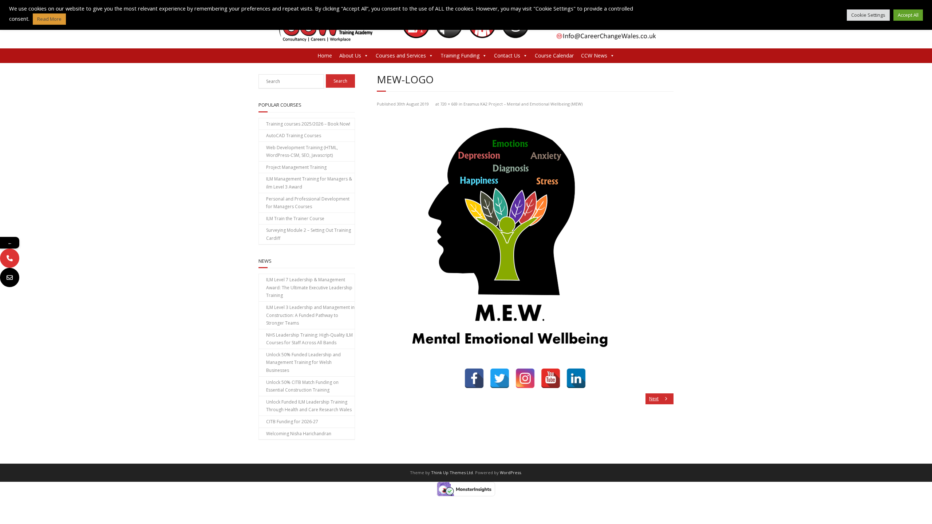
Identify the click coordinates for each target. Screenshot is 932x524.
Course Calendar (554, 55)
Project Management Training (296, 167)
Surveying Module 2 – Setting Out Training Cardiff (308, 234)
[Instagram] (525, 378)
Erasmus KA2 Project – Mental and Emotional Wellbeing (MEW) (522, 104)
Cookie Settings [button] (868, 15)
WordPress (510, 472)
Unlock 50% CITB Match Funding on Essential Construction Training (302, 386)
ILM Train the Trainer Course (295, 218)
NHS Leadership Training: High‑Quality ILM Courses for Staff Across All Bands (309, 339)
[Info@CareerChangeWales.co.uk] (9, 277)
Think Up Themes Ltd (452, 472)
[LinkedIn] (576, 378)
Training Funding (460, 55)
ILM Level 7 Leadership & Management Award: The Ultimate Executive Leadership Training (309, 287)
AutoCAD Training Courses (293, 135)
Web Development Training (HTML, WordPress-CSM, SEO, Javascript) (302, 151)
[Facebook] (474, 378)
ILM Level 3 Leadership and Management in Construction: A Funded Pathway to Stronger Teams (310, 315)
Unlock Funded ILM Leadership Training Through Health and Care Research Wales (309, 406)
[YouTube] (551, 378)
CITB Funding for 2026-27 (292, 421)
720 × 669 (449, 104)
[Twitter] (500, 378)
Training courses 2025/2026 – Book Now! (308, 124)
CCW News (594, 55)
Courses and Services (401, 55)
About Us (350, 55)
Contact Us (507, 55)
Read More (49, 19)
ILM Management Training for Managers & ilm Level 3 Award (309, 183)
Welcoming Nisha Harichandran (298, 433)
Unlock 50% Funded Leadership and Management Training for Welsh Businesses (303, 362)
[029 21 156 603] (9, 258)
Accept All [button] (908, 15)
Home (324, 55)
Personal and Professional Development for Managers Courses (308, 203)
